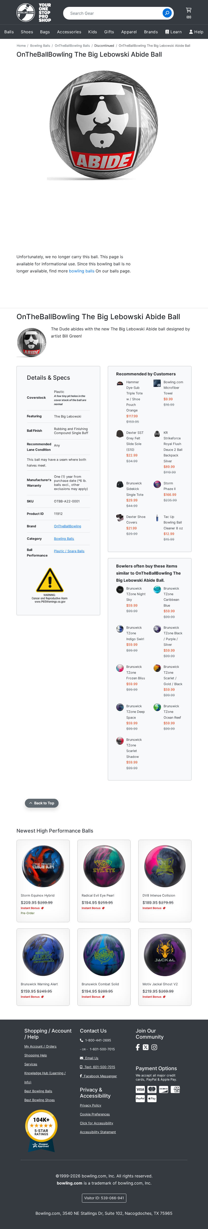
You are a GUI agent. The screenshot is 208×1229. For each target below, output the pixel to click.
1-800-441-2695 (97, 1040)
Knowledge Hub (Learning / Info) (45, 1077)
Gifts (109, 31)
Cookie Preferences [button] (95, 1114)
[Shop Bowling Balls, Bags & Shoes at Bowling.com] (33, 13)
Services (30, 1064)
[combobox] (114, 13)
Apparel (129, 31)
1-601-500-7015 (102, 1049)
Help (199, 31)
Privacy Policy (90, 1105)
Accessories (69, 31)
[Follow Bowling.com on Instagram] (155, 1048)
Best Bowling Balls (38, 1091)
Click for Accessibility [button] (96, 1123)
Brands (151, 31)
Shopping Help (35, 1055)
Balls (9, 31)
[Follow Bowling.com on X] (147, 1048)
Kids (92, 31)
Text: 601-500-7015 (98, 1067)
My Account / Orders (40, 1046)
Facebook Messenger (99, 1076)
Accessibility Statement (98, 1132)
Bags (45, 31)
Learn (176, 31)
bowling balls (81, 270)
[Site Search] (167, 13)
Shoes (27, 31)
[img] (140, 1099)
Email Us (90, 1058)
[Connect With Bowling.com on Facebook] (139, 1048)
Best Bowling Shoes (39, 1100)
